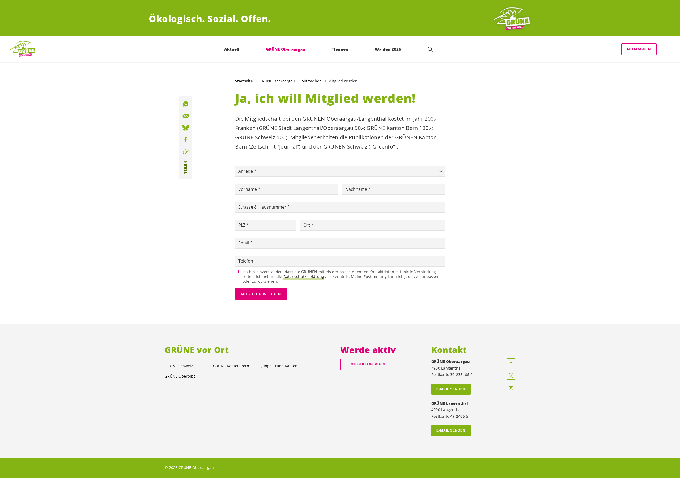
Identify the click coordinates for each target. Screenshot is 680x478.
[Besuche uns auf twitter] (511, 375)
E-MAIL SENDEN (450, 389)
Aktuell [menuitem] (231, 49)
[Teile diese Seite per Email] (185, 116)
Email (244, 243)
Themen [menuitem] (340, 49)
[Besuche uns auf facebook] (511, 362)
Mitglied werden (261, 294)
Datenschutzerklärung (303, 276)
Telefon (245, 261)
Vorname (248, 189)
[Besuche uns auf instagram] (511, 388)
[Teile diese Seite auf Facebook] (185, 139)
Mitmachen (639, 49)
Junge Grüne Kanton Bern (282, 365)
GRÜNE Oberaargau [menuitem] (285, 49)
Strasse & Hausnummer (262, 207)
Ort (307, 225)
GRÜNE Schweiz (179, 365)
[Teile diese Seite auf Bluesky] (185, 127)
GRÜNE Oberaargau (277, 81)
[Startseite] (511, 19)
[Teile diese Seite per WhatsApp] (185, 104)
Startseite (244, 81)
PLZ (242, 225)
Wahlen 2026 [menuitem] (388, 49)
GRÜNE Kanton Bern (231, 365)
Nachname (356, 189)
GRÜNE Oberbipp (180, 376)
